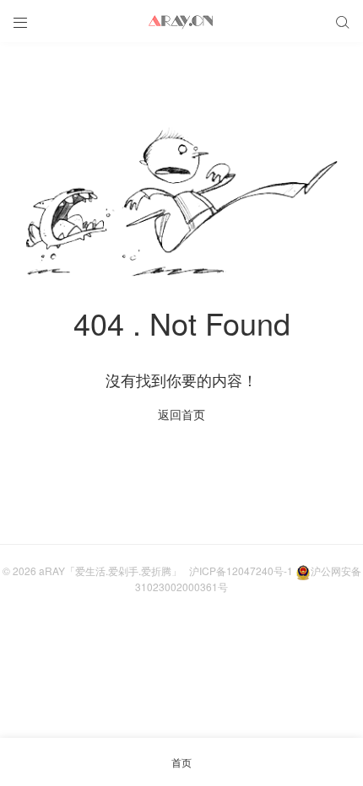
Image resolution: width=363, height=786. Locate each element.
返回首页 (181, 414)
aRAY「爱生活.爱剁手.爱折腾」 (110, 570)
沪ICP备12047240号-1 (241, 570)
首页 (181, 762)
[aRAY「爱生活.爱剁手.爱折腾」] (181, 21)
